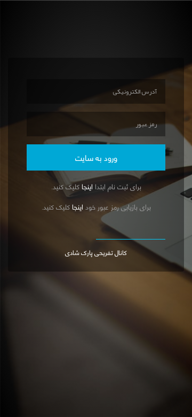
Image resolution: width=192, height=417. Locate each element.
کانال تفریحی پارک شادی (96, 252)
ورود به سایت (96, 157)
